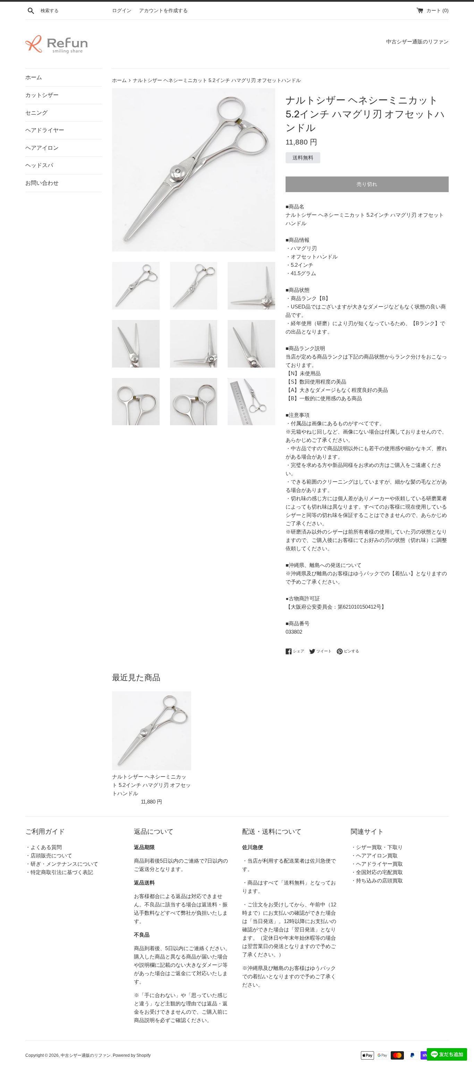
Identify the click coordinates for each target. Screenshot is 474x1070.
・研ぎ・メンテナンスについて (61, 864)
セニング (36, 113)
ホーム (33, 77)
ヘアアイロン (42, 148)
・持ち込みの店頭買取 (377, 880)
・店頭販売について (48, 855)
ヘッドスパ (39, 165)
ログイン (122, 10)
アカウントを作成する (163, 10)
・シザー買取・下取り (377, 847)
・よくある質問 (43, 847)
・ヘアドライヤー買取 (377, 864)
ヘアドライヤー (44, 130)
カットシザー (42, 95)
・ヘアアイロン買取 (374, 855)
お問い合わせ (42, 183)
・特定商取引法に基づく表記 (59, 872)
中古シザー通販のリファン (86, 1055)
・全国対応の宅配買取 (377, 872)
